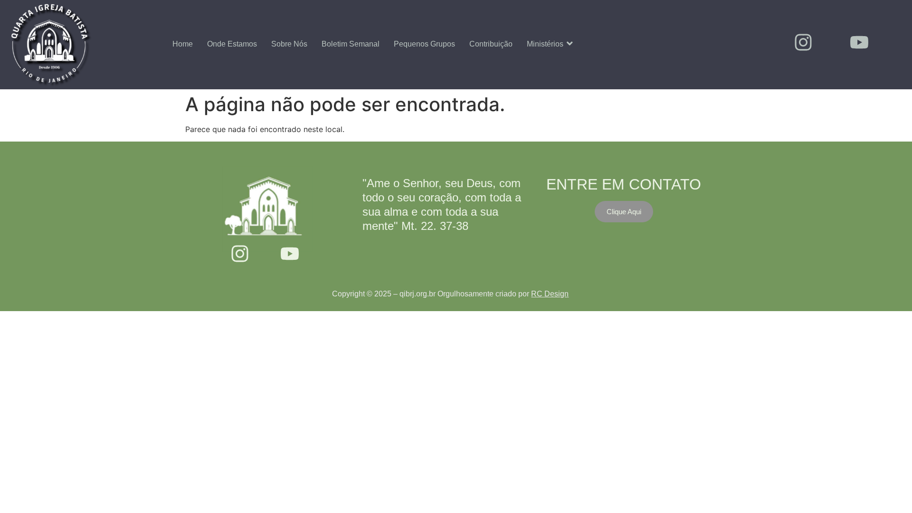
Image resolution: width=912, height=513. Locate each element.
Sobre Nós (289, 44)
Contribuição (491, 44)
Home (182, 44)
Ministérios (545, 44)
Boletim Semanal (351, 44)
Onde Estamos (232, 44)
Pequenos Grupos (424, 44)
